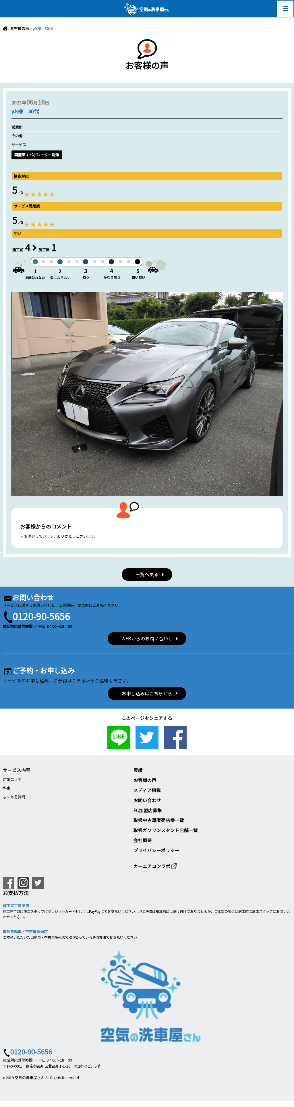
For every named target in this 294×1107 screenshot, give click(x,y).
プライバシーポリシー (156, 850)
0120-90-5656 (41, 616)
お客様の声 (19, 28)
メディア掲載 (147, 790)
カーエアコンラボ (152, 866)
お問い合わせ (147, 800)
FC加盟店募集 (148, 810)
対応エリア (12, 779)
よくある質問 (14, 796)
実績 (138, 770)
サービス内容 (16, 770)
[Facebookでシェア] (175, 746)
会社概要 (143, 840)
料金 (6, 788)
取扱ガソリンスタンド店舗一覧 (166, 830)
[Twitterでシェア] (147, 746)
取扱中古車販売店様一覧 (159, 820)
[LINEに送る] (118, 746)
